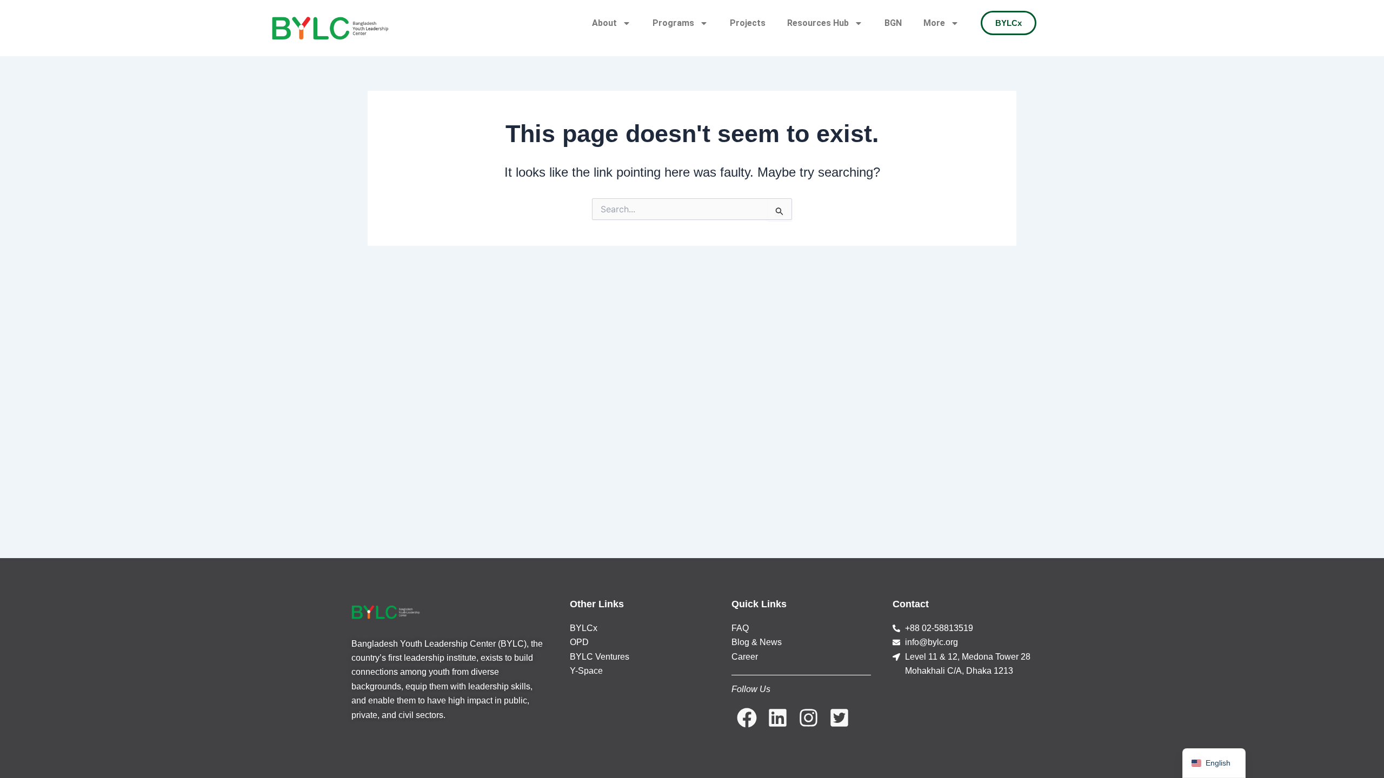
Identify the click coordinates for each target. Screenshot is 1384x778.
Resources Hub (818, 23)
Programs (673, 23)
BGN (893, 23)
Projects (748, 23)
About (604, 23)
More (934, 23)
